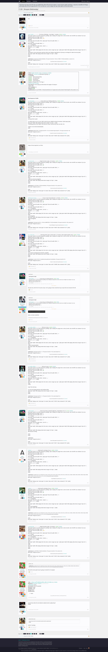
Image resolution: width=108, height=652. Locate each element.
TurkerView (64, 61)
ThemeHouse (34, 649)
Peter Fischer (31, 34)
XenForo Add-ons (40, 648)
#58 (87, 597)
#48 (87, 268)
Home (19, 1)
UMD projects (31, 410)
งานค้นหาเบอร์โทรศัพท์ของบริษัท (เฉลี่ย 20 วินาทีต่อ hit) (42, 582)
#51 (87, 360)
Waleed (29, 450)
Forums (23, 1)
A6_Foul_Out (22, 303)
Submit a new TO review (34, 83)
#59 (87, 609)
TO (49, 74)
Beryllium (80, 648)
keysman (22, 78)
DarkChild (22, 372)
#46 (87, 192)
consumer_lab (37, 74)
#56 (87, 557)
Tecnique (22, 240)
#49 (87, 291)
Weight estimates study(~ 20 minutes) (39, 73)
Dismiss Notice (88, 4)
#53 (87, 444)
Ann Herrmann (31, 101)
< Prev (25, 14)
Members (29, 1)
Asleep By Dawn (22, 24)
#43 (87, 92)
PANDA (64, 34)
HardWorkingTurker (22, 40)
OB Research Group (32, 197)
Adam (22, 456)
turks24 (22, 104)
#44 (87, 139)
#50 (87, 321)
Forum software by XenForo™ (27, 648)
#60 (87, 629)
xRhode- (22, 494)
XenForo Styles (46, 648)
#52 (87, 405)
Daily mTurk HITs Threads (27, 10)
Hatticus (22, 532)
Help (84, 648)
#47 (87, 229)
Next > (43, 14)
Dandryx (22, 167)
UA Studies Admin (32, 327)
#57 (87, 573)
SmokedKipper (22, 151)
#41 (87, 27)
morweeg (22, 569)
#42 (87, 66)
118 (40, 14)
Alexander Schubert (37, 583)
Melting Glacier (38, 10)
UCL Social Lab (31, 234)
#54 (87, 482)
